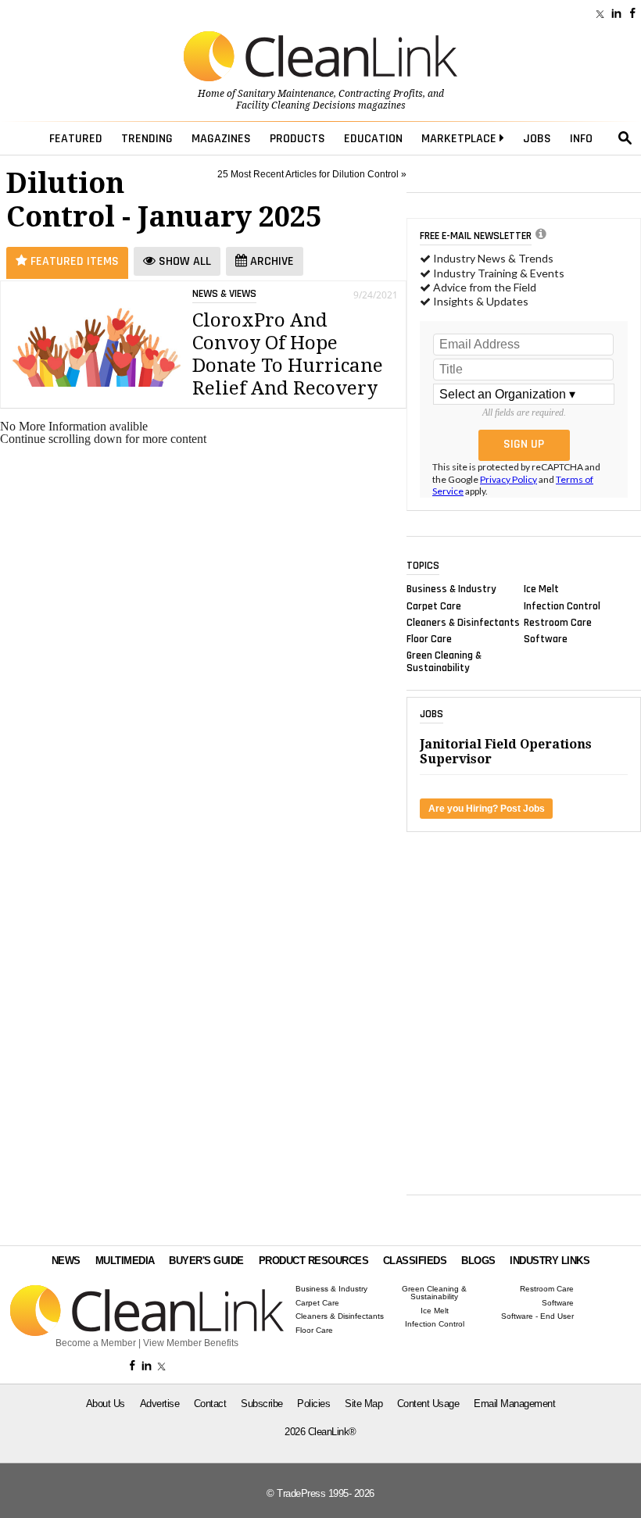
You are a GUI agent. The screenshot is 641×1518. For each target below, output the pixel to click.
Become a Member (96, 1343)
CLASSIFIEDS (415, 1260)
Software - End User (537, 1316)
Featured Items (73, 261)
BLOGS (478, 1260)
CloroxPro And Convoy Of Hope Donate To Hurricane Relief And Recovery (287, 353)
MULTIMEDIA (125, 1260)
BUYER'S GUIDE (206, 1260)
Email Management (514, 1403)
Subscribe (262, 1403)
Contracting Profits (380, 93)
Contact (210, 1403)
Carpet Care (433, 605)
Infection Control (562, 605)
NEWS (66, 1260)
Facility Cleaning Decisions (296, 105)
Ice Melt (541, 589)
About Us (105, 1403)
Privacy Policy (508, 479)
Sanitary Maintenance (286, 93)
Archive (270, 261)
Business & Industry (451, 589)
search (625, 138)
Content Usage (428, 1403)
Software (546, 639)
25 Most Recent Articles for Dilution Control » (311, 174)
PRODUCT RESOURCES (314, 1260)
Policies (313, 1403)
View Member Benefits (190, 1343)
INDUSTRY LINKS (549, 1260)
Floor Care (429, 639)
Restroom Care (558, 622)
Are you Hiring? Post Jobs (486, 808)
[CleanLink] (320, 57)
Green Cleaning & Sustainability (444, 661)
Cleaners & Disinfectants (463, 622)
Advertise (160, 1403)
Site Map (363, 1403)
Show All (183, 261)
